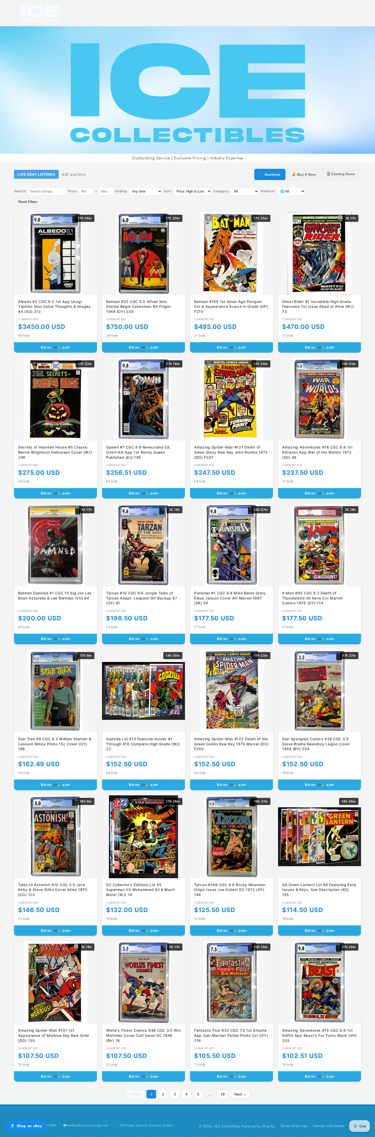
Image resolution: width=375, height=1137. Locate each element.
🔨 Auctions (269, 174)
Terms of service (294, 1125)
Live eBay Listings (36, 174)
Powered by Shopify (258, 1126)
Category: (221, 191)
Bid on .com (55, 347)
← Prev (135, 1094)
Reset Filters (27, 202)
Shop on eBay (29, 1125)
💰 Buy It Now (304, 174)
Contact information (328, 1125)
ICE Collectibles (227, 1126)
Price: (73, 191)
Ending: (122, 191)
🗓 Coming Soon (341, 174)
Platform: (268, 191)
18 (223, 1094)
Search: (20, 191)
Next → (240, 1094)
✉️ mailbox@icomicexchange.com (85, 1125)
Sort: (168, 191)
